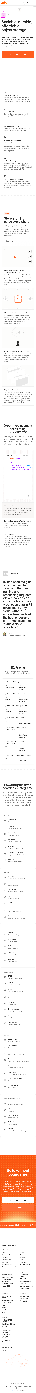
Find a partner (6, 1260)
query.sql (25, 455)
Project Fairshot (7, 1283)
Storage (6, 872)
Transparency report (27, 1286)
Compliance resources (24, 1275)
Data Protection (25, 1281)
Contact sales (6, 1255)
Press (22, 1260)
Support (4, 1307)
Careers (22, 1255)
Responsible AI (25, 1283)
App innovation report (7, 1297)
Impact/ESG (6, 1286)
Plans (3, 1252)
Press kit (23, 1262)
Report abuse (24, 1288)
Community (24, 1301)
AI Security (5, 1326)
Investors (23, 1257)
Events (4, 1310)
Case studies (6, 1303)
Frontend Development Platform (6, 1330)
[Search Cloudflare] (28, 3)
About (22, 1252)
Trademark (21, 1388)
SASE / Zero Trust (9, 972)
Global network (25, 1264)
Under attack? (7, 1264)
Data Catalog (8, 538)
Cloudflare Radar (7, 1300)
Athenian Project (7, 1277)
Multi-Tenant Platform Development (6, 1336)
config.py (9, 455)
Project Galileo (7, 1275)
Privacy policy (8, 1386)
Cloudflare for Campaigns (6, 1280)
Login (23, 3)
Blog (3, 1312)
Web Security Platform (6, 1341)
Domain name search (9, 1267)
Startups (5, 1262)
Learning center (25, 1298)
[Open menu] (33, 3)
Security (6, 1035)
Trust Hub (23, 1279)
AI (4, 929)
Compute (7, 816)
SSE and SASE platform (7, 1321)
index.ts (17, 455)
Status (4, 1305)
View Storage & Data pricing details (18, 674)
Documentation (25, 1296)
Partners (5, 1257)
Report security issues (20, 1386)
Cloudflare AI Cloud (8, 1324)
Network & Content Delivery (12, 1098)
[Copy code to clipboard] (28, 495)
